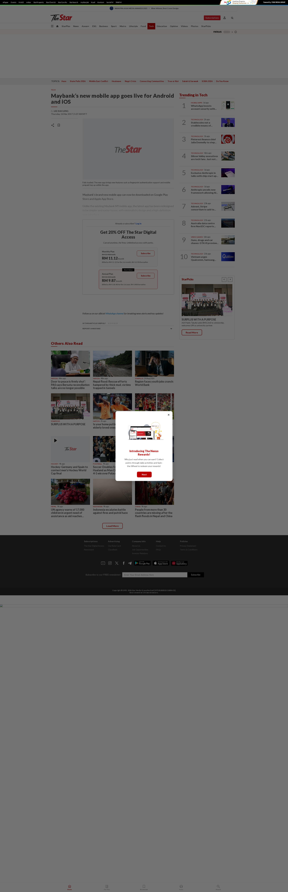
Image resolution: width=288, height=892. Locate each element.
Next (144, 474)
